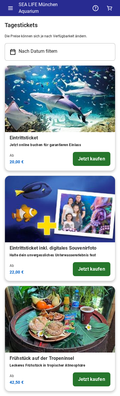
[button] (10, 8)
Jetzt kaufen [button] (91, 159)
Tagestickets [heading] (21, 25)
